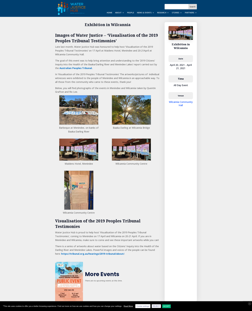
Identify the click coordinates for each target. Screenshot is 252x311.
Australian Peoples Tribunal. (76, 68)
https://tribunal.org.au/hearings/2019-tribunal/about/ (92, 253)
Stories (175, 13)
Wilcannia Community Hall (181, 103)
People (130, 13)
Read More (128, 306)
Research (161, 13)
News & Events (144, 13)
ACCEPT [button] (166, 306)
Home (109, 13)
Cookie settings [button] (142, 306)
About (118, 13)
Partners (189, 13)
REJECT (156, 306)
